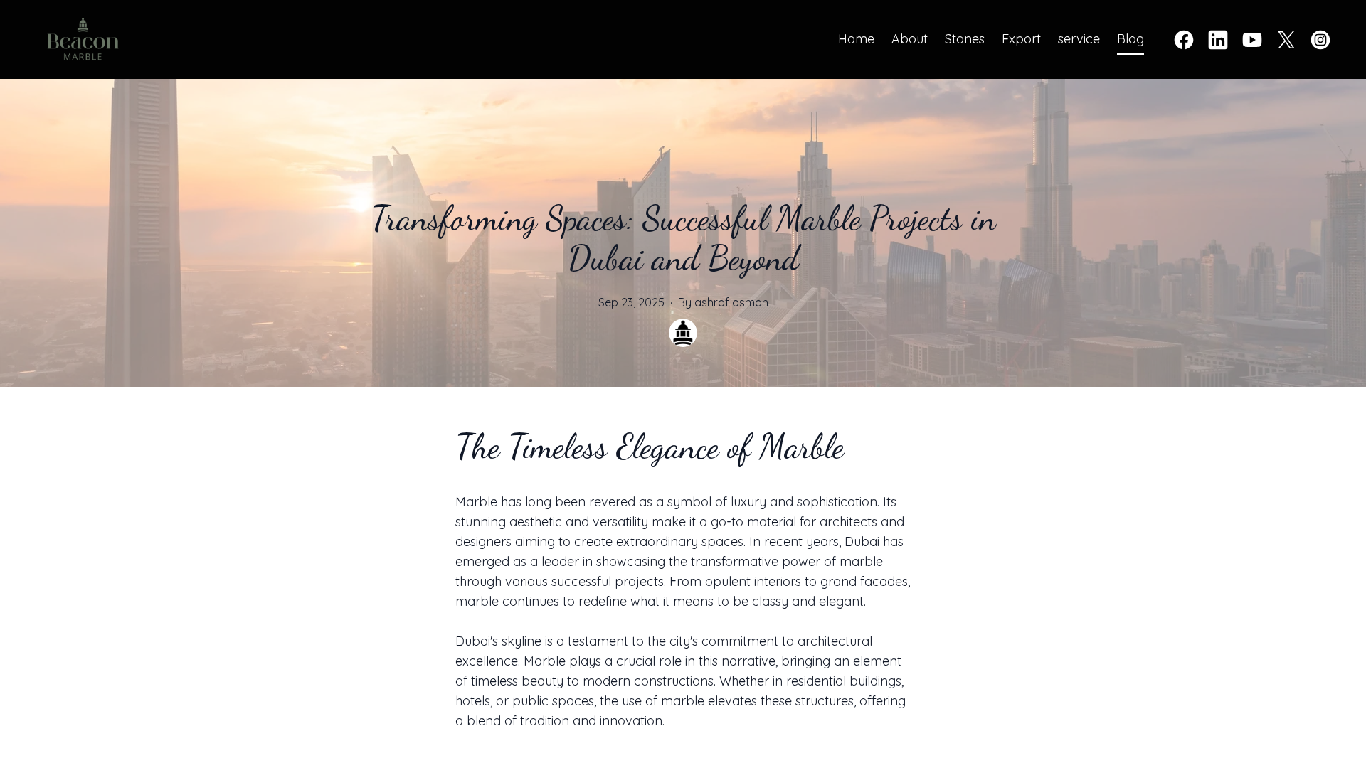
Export (1021, 39)
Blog (1130, 39)
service (1079, 39)
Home (856, 39)
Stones (965, 39)
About (909, 39)
